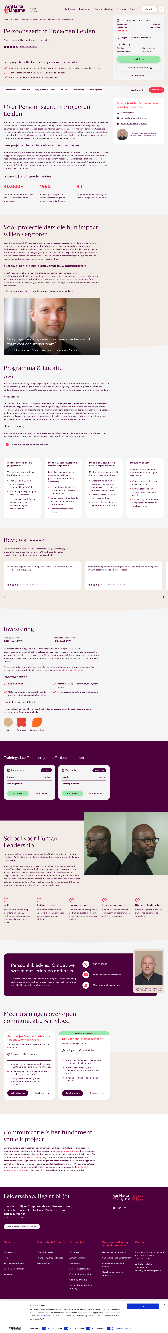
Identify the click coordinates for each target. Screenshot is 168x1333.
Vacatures (8, 1274)
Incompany (85, 9)
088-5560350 (128, 113)
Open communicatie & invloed (113, 1265)
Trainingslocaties (45, 1252)
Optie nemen (138, 76)
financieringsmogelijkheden (70, 670)
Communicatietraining (80, 1274)
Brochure (135, 90)
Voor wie (25, 90)
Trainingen (70, 9)
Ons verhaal (9, 1252)
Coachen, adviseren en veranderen (113, 1273)
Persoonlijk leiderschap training (80, 1287)
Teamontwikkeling (103, 9)
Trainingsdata (95, 90)
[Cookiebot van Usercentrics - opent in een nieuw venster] (15, 1328)
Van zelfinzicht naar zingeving (116, 1258)
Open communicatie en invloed (33, 19)
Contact (133, 9)
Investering (78, 90)
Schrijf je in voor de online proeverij (30, 445)
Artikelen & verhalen (14, 1263)
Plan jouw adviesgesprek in (134, 124)
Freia (6, 1258)
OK (143, 1306)
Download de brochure (136, 67)
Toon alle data (124, 31)
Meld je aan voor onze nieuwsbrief (21, 1227)
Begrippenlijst (43, 1263)
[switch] (67, 1328)
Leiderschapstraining (79, 1269)
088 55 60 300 (142, 1259)
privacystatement (42, 1316)
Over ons (121, 9)
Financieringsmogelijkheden (50, 1258)
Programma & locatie (45, 90)
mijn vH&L (149, 9)
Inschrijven (138, 59)
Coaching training (78, 1280)
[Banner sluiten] (164, 1304)
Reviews (64, 90)
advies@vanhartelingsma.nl (134, 118)
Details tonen (122, 1328)
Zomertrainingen (77, 1258)
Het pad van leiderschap (114, 1252)
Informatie (11, 90)
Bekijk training (18, 1093)
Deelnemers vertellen (14, 1269)
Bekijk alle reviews (28, 47)
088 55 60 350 (142, 1267)
